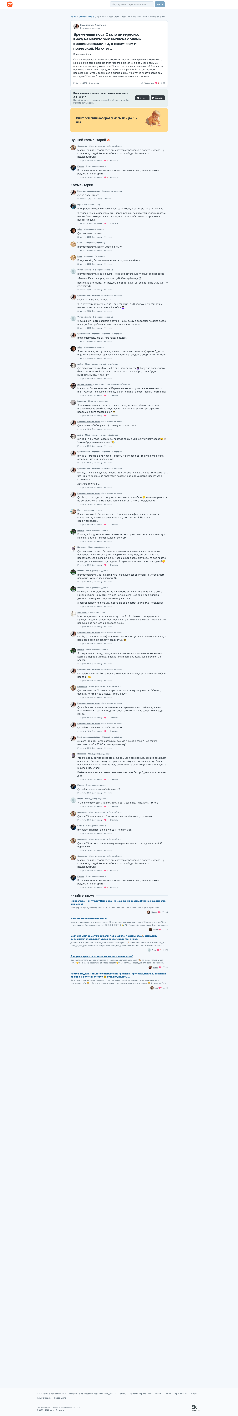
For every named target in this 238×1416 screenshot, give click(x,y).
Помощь (123, 1393)
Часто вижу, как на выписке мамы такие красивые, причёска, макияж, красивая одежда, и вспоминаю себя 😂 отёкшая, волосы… (118, 975)
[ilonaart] (73, 244)
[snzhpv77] (73, 168)
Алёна (80, 364)
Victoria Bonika (84, 270)
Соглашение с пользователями (51, 1393)
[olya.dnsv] (73, 206)
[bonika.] (73, 271)
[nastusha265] (73, 614)
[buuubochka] (73, 800)
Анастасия (82, 612)
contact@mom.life (57, 1410)
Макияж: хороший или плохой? (88, 918)
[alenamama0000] (73, 365)
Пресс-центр (60, 1398)
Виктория (81, 401)
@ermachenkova (86, 16)
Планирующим (44, 1398)
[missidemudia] (73, 231)
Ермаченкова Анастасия (93, 25)
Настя (80, 799)
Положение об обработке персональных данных (92, 1393)
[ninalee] (73, 147)
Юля (79, 510)
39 (164, 83)
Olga (79, 204)
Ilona (79, 243)
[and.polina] (73, 386)
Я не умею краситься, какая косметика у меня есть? (101, 956)
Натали (80, 530)
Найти (160, 4)
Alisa (79, 229)
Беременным (180, 1393)
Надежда (81, 547)
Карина (80, 166)
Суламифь (82, 146)
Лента (73, 16)
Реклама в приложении (141, 1393)
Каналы (158, 1393)
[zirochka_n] (73, 532)
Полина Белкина (85, 384)
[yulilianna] (73, 511)
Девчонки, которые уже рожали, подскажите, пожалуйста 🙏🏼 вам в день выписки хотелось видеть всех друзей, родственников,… (113, 937)
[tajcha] (73, 548)
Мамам (193, 1393)
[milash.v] (73, 402)
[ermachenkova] (73, 192)
